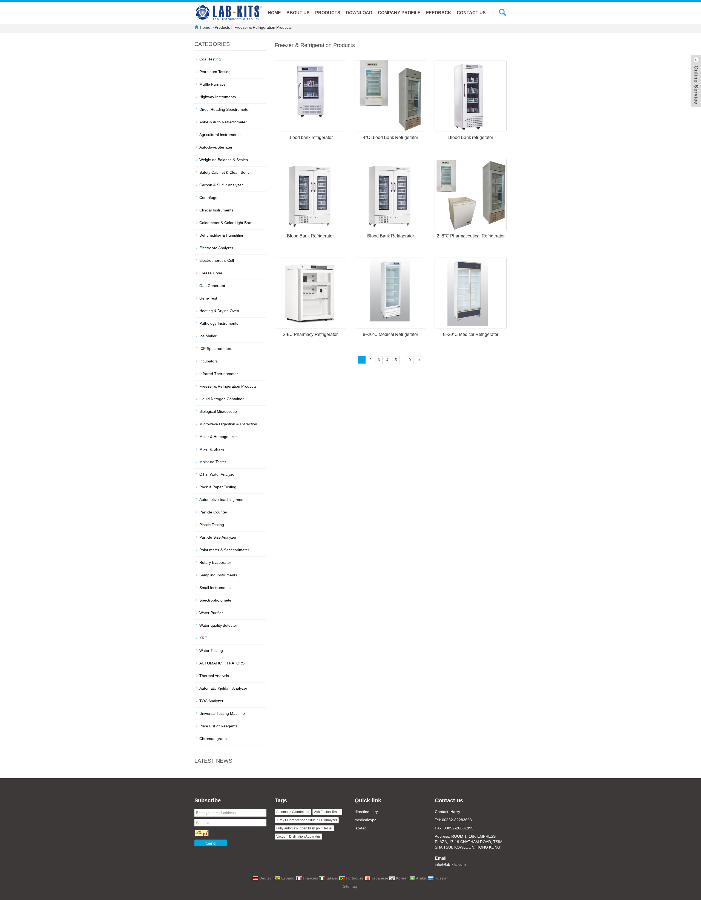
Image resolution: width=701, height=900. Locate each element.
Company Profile (399, 12)
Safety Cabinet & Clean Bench (225, 172)
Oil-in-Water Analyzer (217, 474)
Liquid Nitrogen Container (221, 399)
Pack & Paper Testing (217, 487)
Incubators (208, 361)
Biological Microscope (218, 411)
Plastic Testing (211, 524)
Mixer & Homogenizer (218, 436)
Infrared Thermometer (218, 373)
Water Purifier (211, 613)
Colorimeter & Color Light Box (225, 222)
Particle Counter (213, 512)
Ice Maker (208, 336)
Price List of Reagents (218, 726)
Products (327, 12)
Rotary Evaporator (215, 562)
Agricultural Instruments (219, 134)
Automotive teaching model (222, 499)
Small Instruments (215, 587)
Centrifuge (208, 197)
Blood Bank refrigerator (470, 137)
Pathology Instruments (218, 323)
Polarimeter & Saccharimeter (224, 550)
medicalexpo (366, 820)
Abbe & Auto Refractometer (223, 122)
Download (359, 12)
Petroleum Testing (215, 71)
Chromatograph (213, 738)
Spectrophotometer (216, 600)
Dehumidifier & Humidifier (221, 235)
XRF (203, 638)
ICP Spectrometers (215, 348)
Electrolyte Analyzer (216, 248)
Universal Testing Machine (222, 713)
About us (298, 12)
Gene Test (208, 298)
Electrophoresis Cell (216, 260)
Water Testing (211, 650)
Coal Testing (210, 59)
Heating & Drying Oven (219, 311)
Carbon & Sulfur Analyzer (221, 185)
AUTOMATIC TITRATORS (222, 663)
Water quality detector (218, 625)
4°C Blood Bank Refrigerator (390, 137)
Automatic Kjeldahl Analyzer (223, 688)
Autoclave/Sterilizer (215, 147)
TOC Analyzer (211, 701)
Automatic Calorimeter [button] (292, 812)
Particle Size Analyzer (218, 537)
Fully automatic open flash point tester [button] (304, 828)
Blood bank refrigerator (310, 137)
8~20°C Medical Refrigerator (390, 334)
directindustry (366, 811)
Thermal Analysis (214, 675)
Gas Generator (212, 285)
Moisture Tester (212, 462)
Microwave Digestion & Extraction (228, 424)
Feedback (438, 12)
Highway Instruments (217, 97)
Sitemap (350, 886)
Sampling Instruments (218, 575)
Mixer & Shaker (212, 449)
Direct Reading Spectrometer (224, 109)
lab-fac (360, 828)
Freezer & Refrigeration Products (262, 27)
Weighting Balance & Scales (223, 160)
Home (274, 12)
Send (211, 843)
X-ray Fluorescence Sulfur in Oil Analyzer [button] (306, 820)
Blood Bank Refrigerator (310, 236)
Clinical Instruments (216, 210)
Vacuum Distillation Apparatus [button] (298, 836)
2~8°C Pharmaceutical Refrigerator (471, 236)
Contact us (471, 12)
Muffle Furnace (212, 84)
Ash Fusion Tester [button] (327, 812)
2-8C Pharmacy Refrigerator (310, 334)
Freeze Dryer (210, 273)
